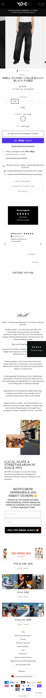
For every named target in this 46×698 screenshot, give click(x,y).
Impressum (23, 654)
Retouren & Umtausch (23, 635)
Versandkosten (29, 89)
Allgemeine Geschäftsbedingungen (23, 661)
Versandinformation (23, 186)
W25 (6, 101)
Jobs (23, 650)
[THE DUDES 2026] (23, 553)
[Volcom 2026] (23, 610)
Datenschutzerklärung (23, 657)
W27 (23, 101)
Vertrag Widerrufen (23, 664)
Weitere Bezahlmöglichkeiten (23, 146)
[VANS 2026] (23, 581)
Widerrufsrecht (23, 646)
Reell (23, 75)
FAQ (23, 632)
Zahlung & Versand (23, 643)
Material (23, 191)
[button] (5, 244)
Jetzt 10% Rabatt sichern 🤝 (23, 530)
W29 (39, 101)
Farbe (23, 114)
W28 (31, 101)
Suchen (23, 639)
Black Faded (23, 118)
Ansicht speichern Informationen (16, 158)
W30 (23, 107)
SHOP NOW (23, 568)
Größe (23, 97)
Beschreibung (23, 181)
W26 (15, 101)
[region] (23, 244)
